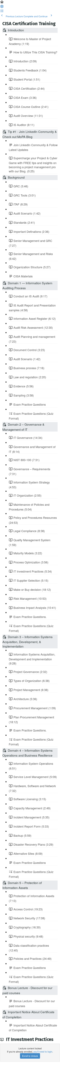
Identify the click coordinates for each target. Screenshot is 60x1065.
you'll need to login (42, 1051)
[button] (2, 2)
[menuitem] (2, 7)
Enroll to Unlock (30, 1055)
